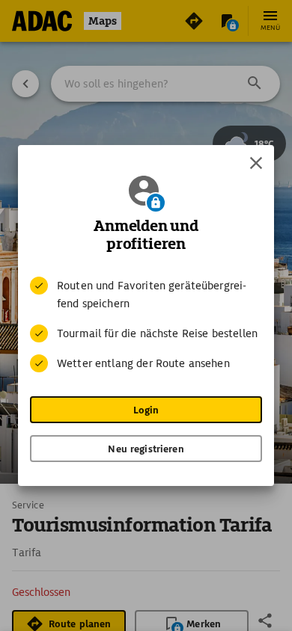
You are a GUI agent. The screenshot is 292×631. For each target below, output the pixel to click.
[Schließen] (256, 163)
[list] (146, 324)
